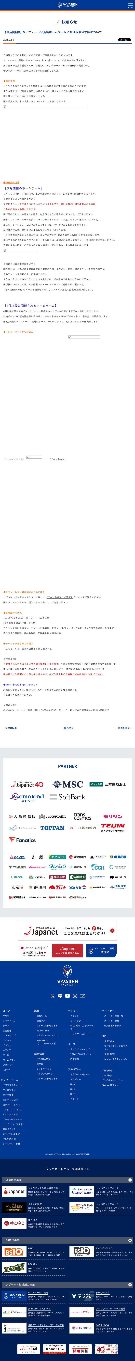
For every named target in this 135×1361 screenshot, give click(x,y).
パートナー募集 (111, 1021)
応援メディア (9, 1129)
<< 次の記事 (10, 728)
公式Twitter (109, 1041)
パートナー (108, 1010)
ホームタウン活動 (11, 1144)
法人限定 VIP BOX (113, 1026)
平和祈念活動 (9, 1139)
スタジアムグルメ (45, 1074)
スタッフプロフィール (12, 1110)
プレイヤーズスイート (80, 1034)
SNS (104, 1036)
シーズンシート (77, 1021)
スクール (7, 1070)
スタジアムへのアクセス (48, 1035)
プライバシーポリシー (112, 1080)
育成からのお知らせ (79, 1074)
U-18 (72, 1084)
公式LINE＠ (109, 1054)
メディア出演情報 (11, 1134)
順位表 (40, 1064)
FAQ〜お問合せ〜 (110, 1085)
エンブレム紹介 (10, 1100)
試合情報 (7, 1031)
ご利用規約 (107, 1071)
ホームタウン (9, 1060)
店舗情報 (74, 1059)
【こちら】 (9, 649)
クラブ (6, 1026)
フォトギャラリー (45, 1069)
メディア (7, 1050)
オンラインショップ (80, 1049)
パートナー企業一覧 (113, 1016)
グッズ (6, 1055)
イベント (7, 1045)
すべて (6, 1016)
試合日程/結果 (43, 1059)
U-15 (72, 1089)
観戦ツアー (42, 1021)
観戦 (36, 1010)
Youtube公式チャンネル (115, 1059)
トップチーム (9, 1021)
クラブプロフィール (12, 1085)
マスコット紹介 (10, 1114)
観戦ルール (42, 1016)
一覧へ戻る (67, 728)
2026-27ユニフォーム (80, 1054)
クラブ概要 (8, 1095)
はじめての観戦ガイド (47, 1026)
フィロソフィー (10, 1090)
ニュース (5, 1010)
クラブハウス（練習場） (14, 1124)
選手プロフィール (11, 1105)
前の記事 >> (124, 728)
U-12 (72, 1094)
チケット (7, 1040)
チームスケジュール (12, 1119)
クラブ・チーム (9, 1080)
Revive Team (43, 1031)
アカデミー (8, 1065)
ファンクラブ (9, 1035)
